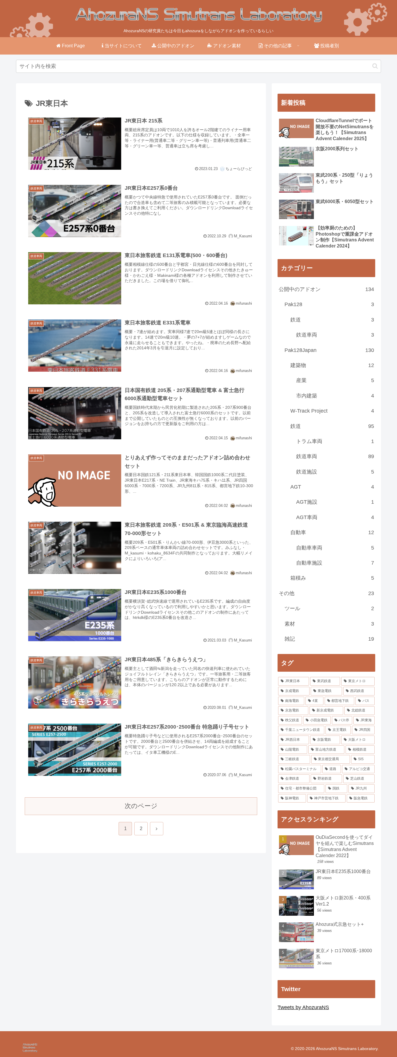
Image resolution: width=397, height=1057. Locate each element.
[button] (375, 66)
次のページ (141, 806)
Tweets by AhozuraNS (303, 1007)
